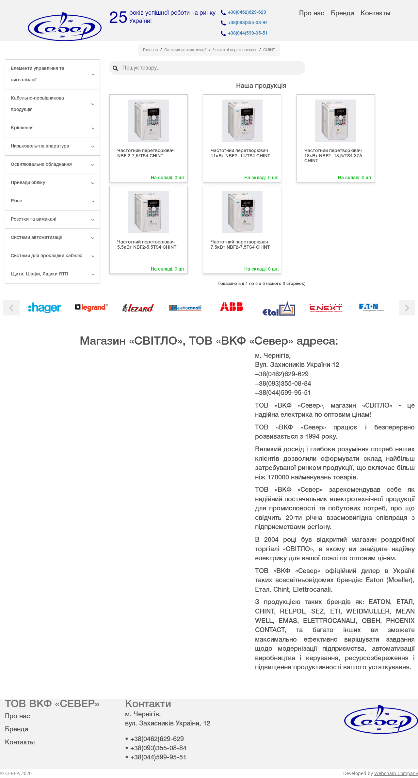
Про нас (311, 14)
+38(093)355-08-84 (248, 23)
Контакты (375, 14)
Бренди (342, 14)
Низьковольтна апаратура (40, 146)
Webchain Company (396, 773)
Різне (16, 201)
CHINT (269, 50)
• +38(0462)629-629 (154, 739)
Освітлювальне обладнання (41, 165)
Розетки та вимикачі (33, 219)
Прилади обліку (28, 183)
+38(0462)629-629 (247, 12)
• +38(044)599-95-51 (155, 758)
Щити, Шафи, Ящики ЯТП (39, 274)
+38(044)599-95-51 (248, 33)
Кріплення (22, 128)
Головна (151, 50)
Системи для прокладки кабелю (46, 256)
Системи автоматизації (36, 238)
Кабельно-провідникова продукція (37, 104)
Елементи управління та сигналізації (37, 74)
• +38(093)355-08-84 (155, 749)
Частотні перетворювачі (235, 50)
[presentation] (11, 308)
